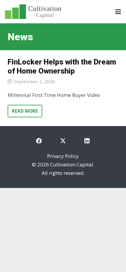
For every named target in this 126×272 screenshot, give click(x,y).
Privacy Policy (63, 156)
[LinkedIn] (87, 141)
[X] (63, 141)
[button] (118, 12)
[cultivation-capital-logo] (33, 11)
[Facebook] (39, 141)
